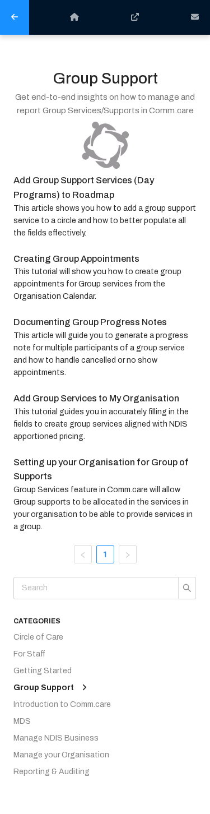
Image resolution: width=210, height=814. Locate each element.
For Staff (29, 654)
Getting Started (42, 671)
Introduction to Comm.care (62, 704)
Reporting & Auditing (51, 771)
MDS (22, 721)
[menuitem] (14, 17)
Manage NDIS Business (56, 738)
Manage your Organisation (61, 755)
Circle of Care (38, 637)
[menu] (105, 17)
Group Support (43, 687)
